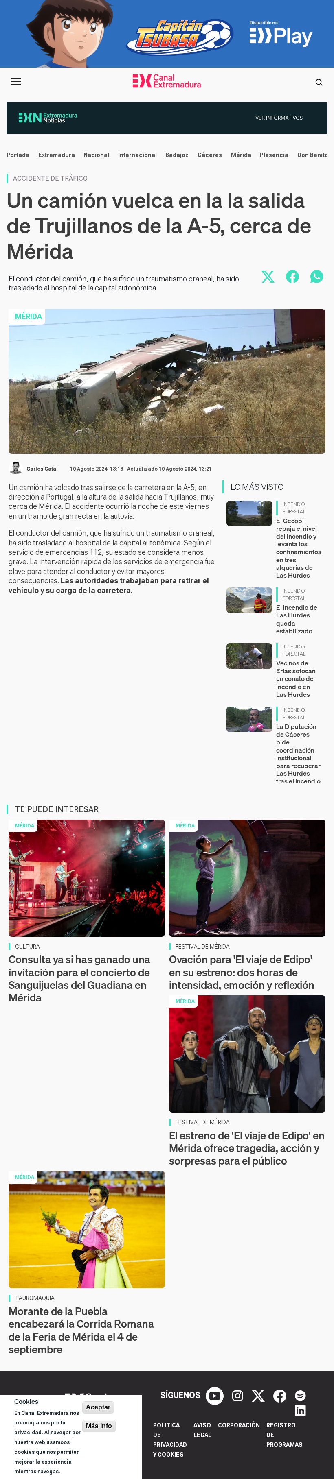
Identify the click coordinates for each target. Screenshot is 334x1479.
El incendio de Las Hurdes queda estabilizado (296, 619)
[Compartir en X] (268, 276)
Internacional (137, 155)
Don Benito (312, 155)
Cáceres (210, 155)
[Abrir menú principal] (16, 81)
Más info (99, 1425)
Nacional (96, 155)
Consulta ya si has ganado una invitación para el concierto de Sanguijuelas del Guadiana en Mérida (79, 978)
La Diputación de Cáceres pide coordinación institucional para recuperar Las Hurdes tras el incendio (298, 753)
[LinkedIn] (300, 1410)
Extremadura (56, 155)
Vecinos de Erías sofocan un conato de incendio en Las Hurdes (296, 679)
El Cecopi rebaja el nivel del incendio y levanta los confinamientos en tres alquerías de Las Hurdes (298, 547)
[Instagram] (238, 1395)
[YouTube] (216, 1395)
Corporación (239, 1425)
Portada (18, 155)
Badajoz (177, 155)
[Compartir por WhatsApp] (316, 276)
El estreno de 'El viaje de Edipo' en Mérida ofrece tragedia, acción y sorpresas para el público (247, 1148)
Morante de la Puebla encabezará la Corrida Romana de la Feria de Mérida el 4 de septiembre (81, 1330)
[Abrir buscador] (318, 81)
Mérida (241, 155)
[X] (259, 1395)
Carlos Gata (41, 469)
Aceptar (98, 1407)
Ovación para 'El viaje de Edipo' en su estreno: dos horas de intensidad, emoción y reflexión (241, 972)
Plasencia (274, 155)
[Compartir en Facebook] (292, 276)
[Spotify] (300, 1395)
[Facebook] (280, 1395)
